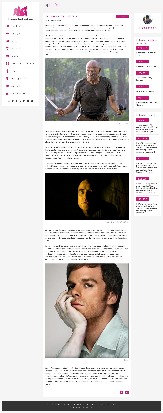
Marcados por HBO (145, 91)
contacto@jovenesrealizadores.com (81, 404)
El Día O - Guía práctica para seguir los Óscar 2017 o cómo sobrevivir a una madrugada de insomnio (147, 208)
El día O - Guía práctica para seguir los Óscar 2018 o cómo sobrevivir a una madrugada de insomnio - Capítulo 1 (147, 167)
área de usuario (18, 93)
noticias (15, 40)
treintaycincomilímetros (23, 63)
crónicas (15, 70)
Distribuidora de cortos (56, 404)
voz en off (16, 48)
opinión (14, 55)
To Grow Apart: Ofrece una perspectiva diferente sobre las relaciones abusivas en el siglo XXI (147, 128)
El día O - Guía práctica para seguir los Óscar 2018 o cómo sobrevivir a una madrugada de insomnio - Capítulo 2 (147, 147)
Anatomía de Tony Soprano (144, 78)
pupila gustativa (19, 78)
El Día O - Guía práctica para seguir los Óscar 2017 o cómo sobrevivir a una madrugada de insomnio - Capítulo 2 (147, 188)
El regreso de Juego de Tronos (146, 53)
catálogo (15, 33)
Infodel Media (77, 407)
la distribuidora (18, 26)
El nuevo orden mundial (146, 66)
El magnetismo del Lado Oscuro (146, 103)
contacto (15, 85)
